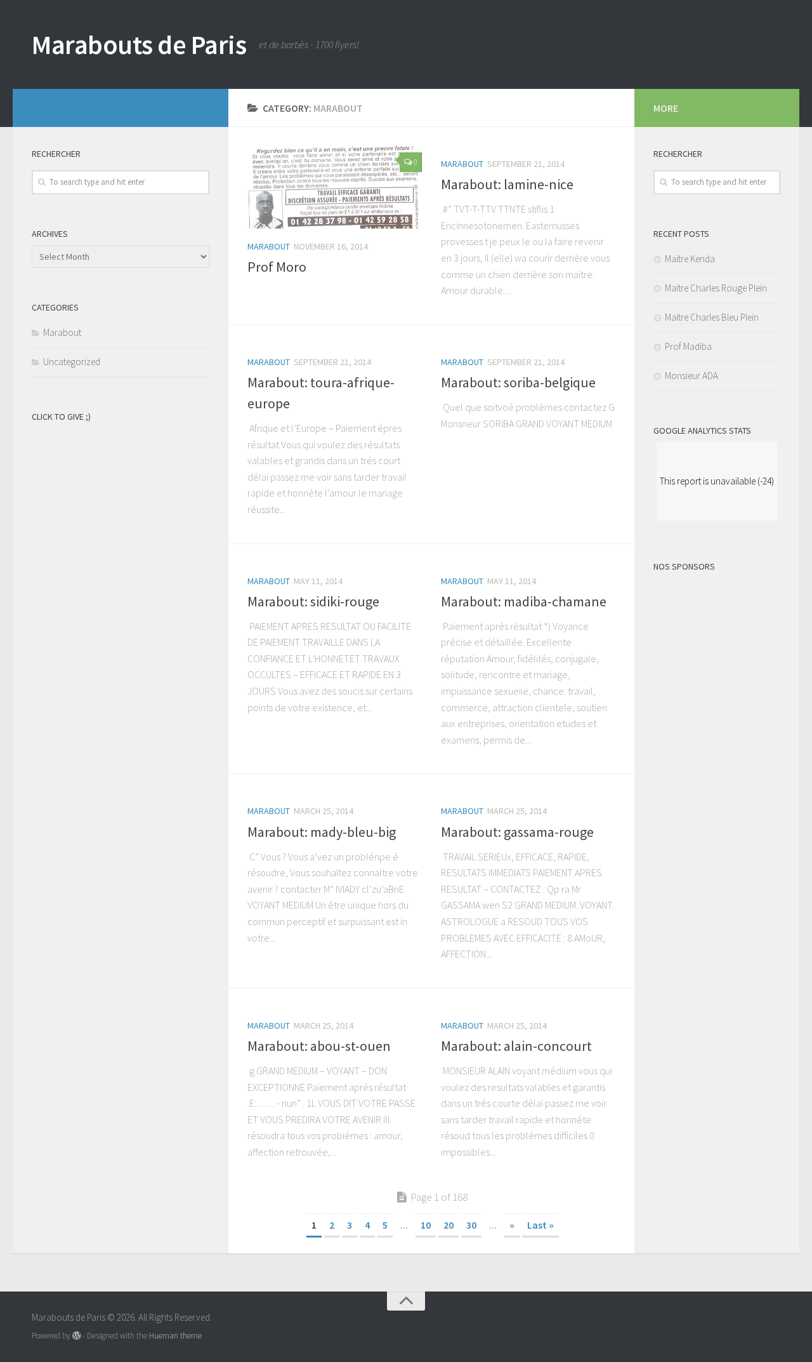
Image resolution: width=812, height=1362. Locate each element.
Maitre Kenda (690, 259)
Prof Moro (276, 267)
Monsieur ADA (691, 376)
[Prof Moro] (334, 187)
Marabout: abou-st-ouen (319, 1046)
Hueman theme (175, 1335)
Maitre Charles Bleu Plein (712, 317)
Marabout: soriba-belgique (518, 382)
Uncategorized (71, 362)
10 (426, 1224)
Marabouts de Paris (139, 44)
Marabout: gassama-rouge (517, 832)
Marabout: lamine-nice (507, 184)
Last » (540, 1224)
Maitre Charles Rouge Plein (716, 288)
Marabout (268, 246)
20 (448, 1224)
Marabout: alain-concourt (516, 1046)
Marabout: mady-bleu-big (321, 832)
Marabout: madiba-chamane (523, 601)
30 (471, 1224)
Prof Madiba (688, 346)
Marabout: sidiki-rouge (313, 601)
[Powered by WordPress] (76, 1336)
